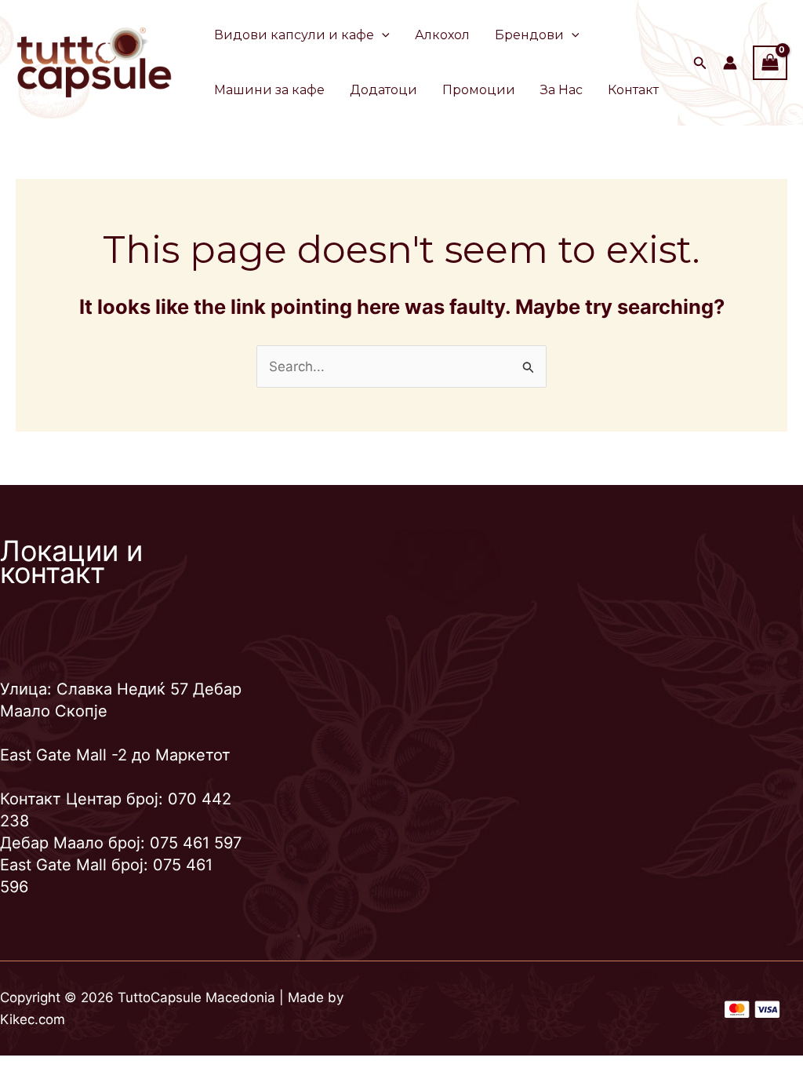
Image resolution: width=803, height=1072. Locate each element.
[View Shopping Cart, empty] (770, 62)
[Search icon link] (700, 65)
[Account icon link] (730, 63)
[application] (382, 35)
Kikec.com (32, 1019)
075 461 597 (196, 842)
